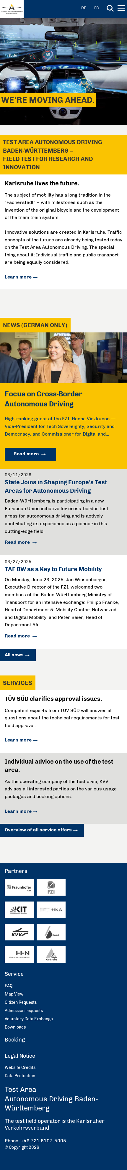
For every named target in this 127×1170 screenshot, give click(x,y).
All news (14, 654)
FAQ (9, 985)
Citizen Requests (21, 1002)
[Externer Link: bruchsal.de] (51, 932)
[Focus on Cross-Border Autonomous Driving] (63, 381)
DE (83, 8)
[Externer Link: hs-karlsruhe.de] (51, 910)
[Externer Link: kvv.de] (19, 932)
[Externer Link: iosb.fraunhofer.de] (19, 887)
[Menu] (122, 9)
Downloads (15, 1027)
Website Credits (20, 1067)
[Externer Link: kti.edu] (19, 910)
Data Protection (20, 1075)
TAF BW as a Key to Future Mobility (53, 569)
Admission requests (24, 1010)
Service (14, 974)
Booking (15, 1039)
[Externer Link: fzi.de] (51, 887)
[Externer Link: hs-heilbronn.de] (19, 954)
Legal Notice (20, 1056)
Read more (27, 454)
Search (110, 8)
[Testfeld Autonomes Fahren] (12, 9)
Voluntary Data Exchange (29, 1018)
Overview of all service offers (38, 830)
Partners (16, 871)
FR (96, 8)
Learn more (18, 277)
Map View (14, 994)
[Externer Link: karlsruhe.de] (51, 954)
